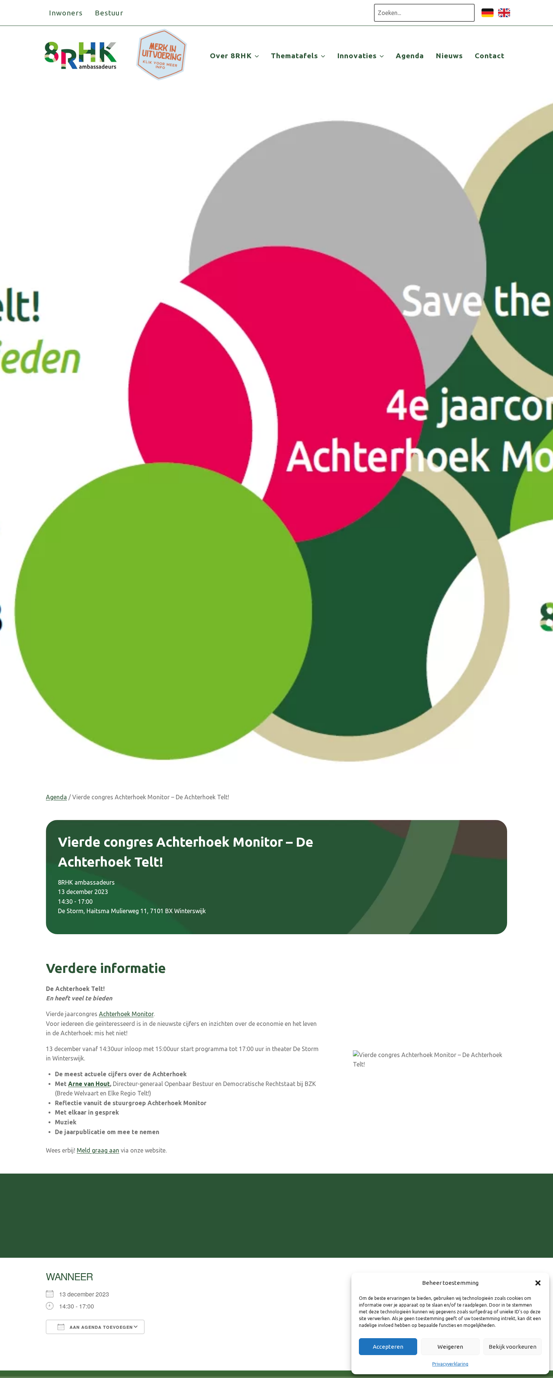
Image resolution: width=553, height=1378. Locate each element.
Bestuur (109, 13)
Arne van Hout (89, 1083)
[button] (538, 1283)
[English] (504, 16)
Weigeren (450, 1346)
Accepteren (388, 1346)
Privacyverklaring (450, 1363)
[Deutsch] (488, 16)
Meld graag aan (98, 1150)
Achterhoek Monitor (126, 1013)
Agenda (410, 55)
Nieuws (449, 55)
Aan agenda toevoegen (100, 1327)
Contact (489, 55)
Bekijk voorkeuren (512, 1346)
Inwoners (66, 13)
